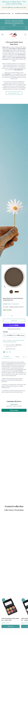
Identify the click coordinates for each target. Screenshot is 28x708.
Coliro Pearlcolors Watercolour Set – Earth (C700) (10, 619)
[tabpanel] (14, 377)
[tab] (6, 356)
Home (4, 340)
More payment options (14, 329)
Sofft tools (11, 363)
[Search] (26, 28)
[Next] (24, 277)
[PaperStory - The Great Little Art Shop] (14, 34)
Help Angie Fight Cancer (14, 93)
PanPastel (5, 332)
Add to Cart (14, 320)
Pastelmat (20, 369)
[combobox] (13, 28)
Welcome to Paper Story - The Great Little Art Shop (14, 3)
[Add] (12, 316)
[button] (25, 34)
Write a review (14, 410)
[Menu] (2, 34)
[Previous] (4, 277)
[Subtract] (5, 316)
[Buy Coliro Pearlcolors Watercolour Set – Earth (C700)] (10, 607)
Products (9, 340)
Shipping (11, 307)
